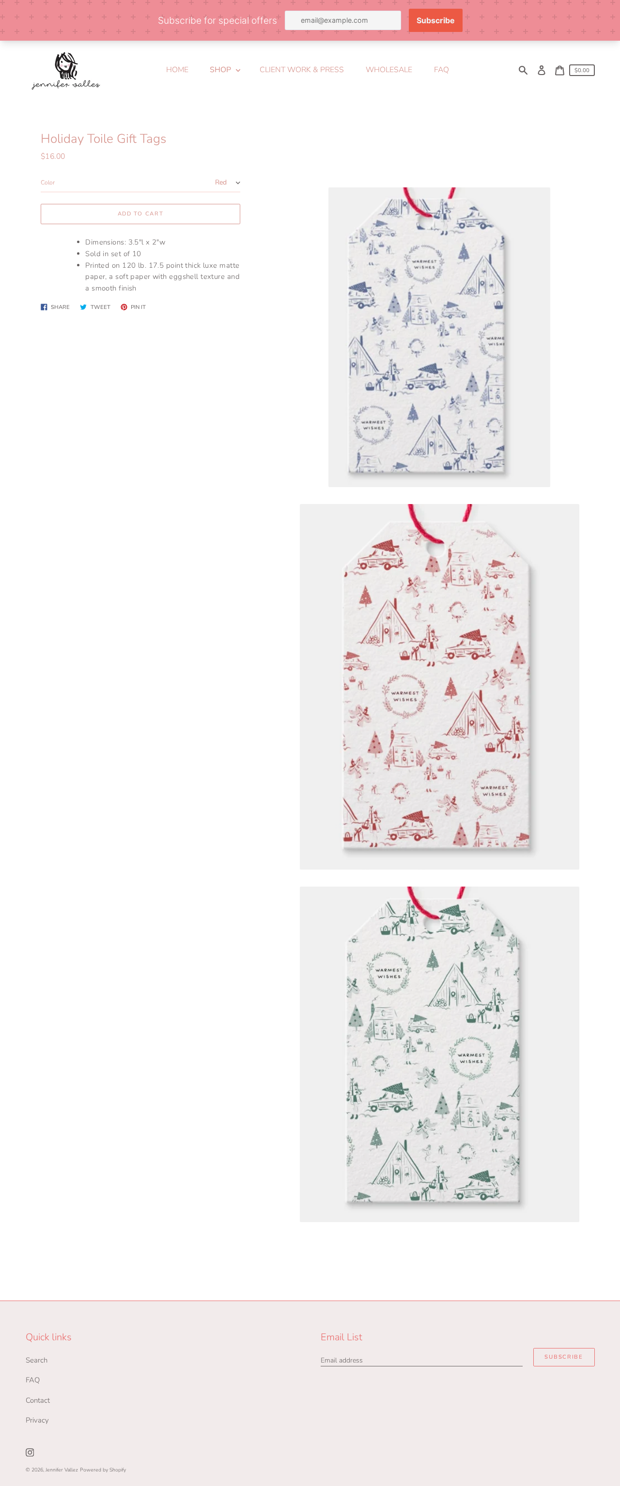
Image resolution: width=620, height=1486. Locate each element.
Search (36, 1360)
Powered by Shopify (103, 1469)
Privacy (37, 1420)
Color (48, 182)
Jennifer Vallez (62, 1469)
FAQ (33, 1380)
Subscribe (563, 1357)
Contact (38, 1400)
